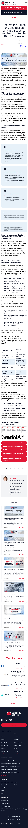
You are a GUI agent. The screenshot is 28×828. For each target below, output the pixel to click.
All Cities (16, 754)
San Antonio (17, 745)
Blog (21, 45)
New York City (18, 742)
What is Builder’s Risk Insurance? (13, 594)
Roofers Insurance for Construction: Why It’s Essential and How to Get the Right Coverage (14, 544)
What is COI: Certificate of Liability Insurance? (13, 617)
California (4, 742)
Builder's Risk (23, 46)
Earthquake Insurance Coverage (10, 772)
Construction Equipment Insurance (10, 766)
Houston (16, 736)
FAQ (2, 790)
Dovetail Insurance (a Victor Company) (18, 672)
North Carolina (5, 745)
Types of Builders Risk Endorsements (14, 569)
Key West (16, 739)
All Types (3, 775)
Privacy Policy (11, 819)
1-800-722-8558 (18, 688)
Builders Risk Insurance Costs (12, 642)
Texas (3, 736)
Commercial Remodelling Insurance (11, 763)
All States (4, 754)
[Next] (20, 19)
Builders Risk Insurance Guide (9, 785)
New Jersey (4, 751)
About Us (4, 787)
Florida (3, 739)
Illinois (3, 748)
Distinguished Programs (18, 682)
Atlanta (16, 751)
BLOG (14, 18)
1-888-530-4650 (18, 697)
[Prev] (7, 19)
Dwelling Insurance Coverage (9, 769)
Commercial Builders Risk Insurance (11, 761)
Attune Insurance (18, 691)
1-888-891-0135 (18, 668)
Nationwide (18, 663)
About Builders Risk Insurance (9, 782)
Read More (21, 527)
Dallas (15, 748)
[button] (10, 468)
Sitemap (18, 819)
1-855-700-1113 (18, 679)
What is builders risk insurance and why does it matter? (13, 519)
